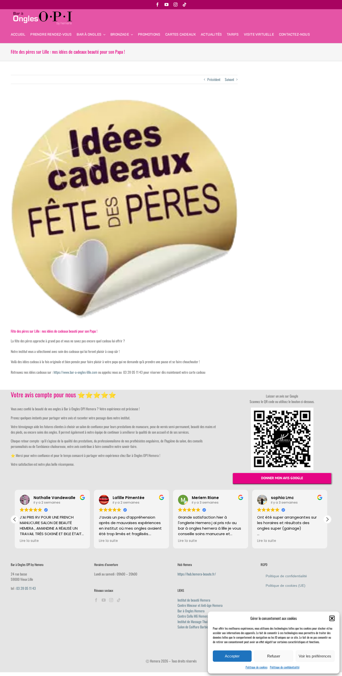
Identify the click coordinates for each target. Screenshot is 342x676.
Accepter (232, 656)
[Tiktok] (119, 600)
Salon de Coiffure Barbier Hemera (199, 626)
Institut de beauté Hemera (194, 600)
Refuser (273, 656)
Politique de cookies (256, 667)
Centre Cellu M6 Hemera (193, 616)
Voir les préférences (315, 656)
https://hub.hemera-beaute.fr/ (197, 573)
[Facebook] (96, 600)
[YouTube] (104, 600)
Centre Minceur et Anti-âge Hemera (200, 605)
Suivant (229, 79)
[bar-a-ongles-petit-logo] (42, 13)
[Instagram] (111, 600)
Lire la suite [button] (29, 541)
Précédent (213, 79)
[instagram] (176, 5)
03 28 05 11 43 (26, 588)
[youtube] (166, 5)
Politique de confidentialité (284, 667)
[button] (331, 618)
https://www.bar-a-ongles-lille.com (75, 372)
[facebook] (157, 5)
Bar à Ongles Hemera (191, 610)
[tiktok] (185, 5)
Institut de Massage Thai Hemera (198, 621)
